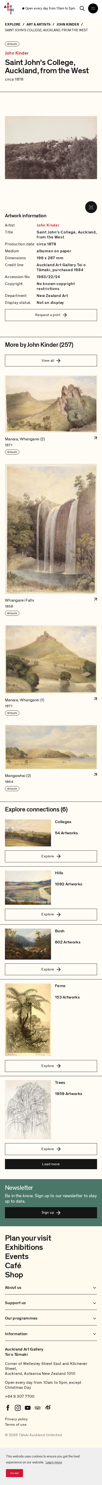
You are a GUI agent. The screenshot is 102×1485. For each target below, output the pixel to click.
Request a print (48, 314)
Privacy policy (16, 1419)
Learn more (54, 1462)
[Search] (82, 8)
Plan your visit (28, 1238)
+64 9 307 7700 (20, 1396)
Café (13, 1265)
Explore (47, 856)
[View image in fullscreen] (91, 207)
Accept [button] (14, 1473)
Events (16, 1256)
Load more (51, 1164)
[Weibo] (48, 1408)
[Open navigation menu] (93, 8)
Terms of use (15, 1424)
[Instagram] (18, 1408)
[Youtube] (28, 1408)
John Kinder (16, 53)
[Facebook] (8, 1408)
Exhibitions (24, 1247)
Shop (14, 1274)
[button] (51, 415)
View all (48, 360)
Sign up (48, 1212)
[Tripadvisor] (38, 1408)
